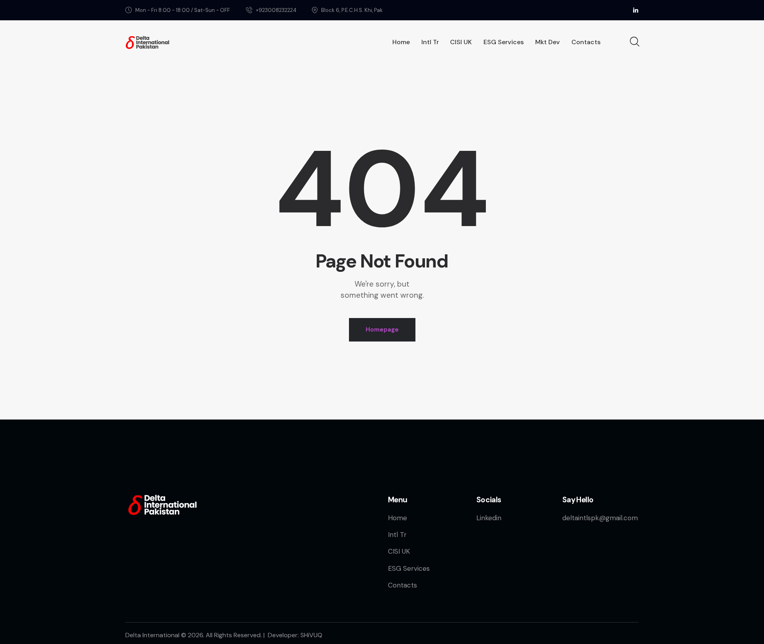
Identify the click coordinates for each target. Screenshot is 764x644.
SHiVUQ (311, 635)
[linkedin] (635, 10)
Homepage (382, 330)
